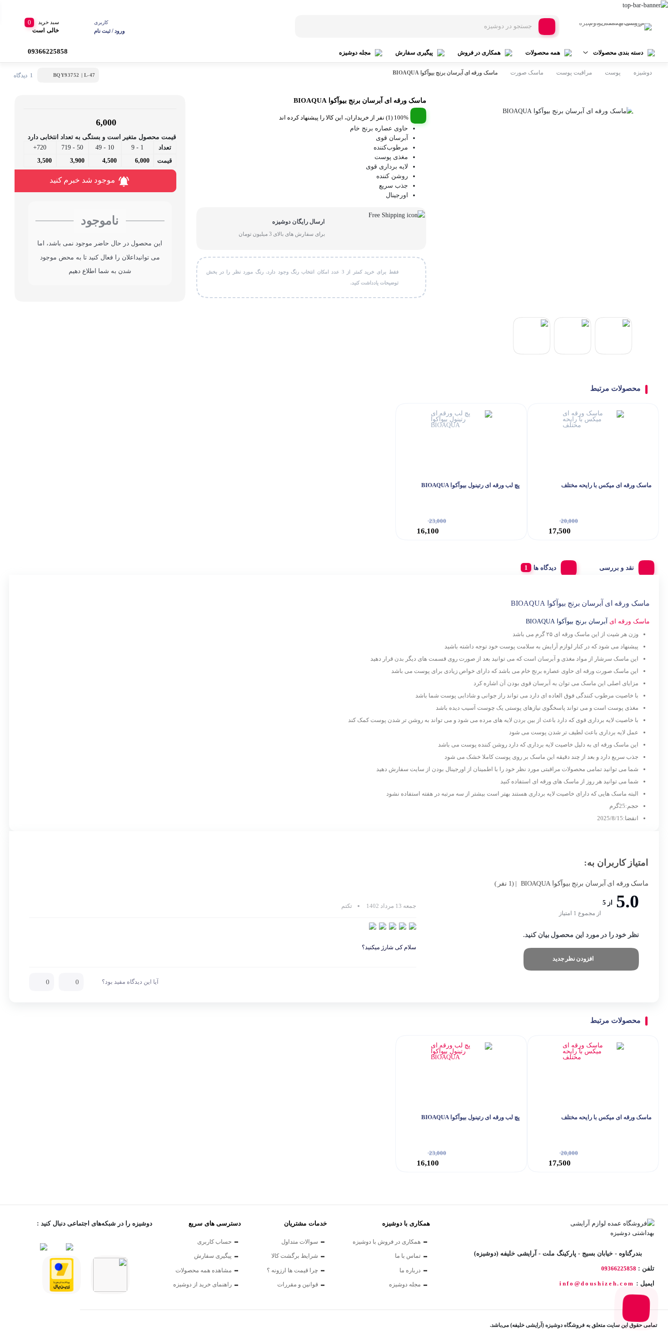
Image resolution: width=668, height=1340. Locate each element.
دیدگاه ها (544, 567)
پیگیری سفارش (414, 52)
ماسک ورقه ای (629, 621)
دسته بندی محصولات (618, 52)
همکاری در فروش (479, 52)
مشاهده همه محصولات (203, 1270)
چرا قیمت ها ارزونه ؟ (292, 1270)
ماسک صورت (526, 72)
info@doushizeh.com (596, 1283)
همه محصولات (542, 52)
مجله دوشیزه (355, 52)
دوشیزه (642, 72)
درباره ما (410, 1270)
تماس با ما (408, 1255)
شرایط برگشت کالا (294, 1255)
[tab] (623, 566)
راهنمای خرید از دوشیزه (202, 1284)
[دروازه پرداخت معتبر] (61, 1274)
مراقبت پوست (574, 72)
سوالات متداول (299, 1241)
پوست (613, 72)
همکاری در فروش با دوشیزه (387, 1241)
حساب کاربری (214, 1241)
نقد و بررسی (616, 567)
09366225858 (618, 1268)
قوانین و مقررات (297, 1284)
